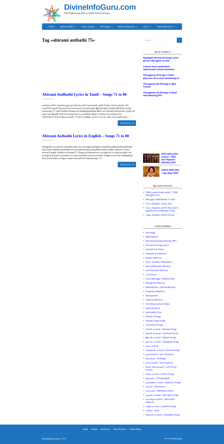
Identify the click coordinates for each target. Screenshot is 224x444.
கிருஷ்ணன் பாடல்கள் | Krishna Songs (163, 350)
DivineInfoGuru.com (100, 7)
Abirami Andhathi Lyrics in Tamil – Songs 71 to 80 (84, 94)
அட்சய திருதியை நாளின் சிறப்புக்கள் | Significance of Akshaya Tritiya (162, 209)
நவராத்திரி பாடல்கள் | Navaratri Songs (163, 382)
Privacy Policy (135, 429)
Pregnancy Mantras (155, 291)
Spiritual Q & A (153, 308)
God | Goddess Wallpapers (159, 261)
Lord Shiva (151, 274)
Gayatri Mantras (154, 257)
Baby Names (152, 236)
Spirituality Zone (165, 26)
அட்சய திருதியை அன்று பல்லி (159, 203)
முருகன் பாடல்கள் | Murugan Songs (162, 395)
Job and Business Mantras (158, 266)
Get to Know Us (119, 429)
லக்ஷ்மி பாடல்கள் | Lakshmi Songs (161, 406)
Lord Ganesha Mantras (157, 270)
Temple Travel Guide (155, 320)
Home (51, 26)
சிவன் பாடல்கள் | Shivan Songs (160, 374)
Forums (94, 429)
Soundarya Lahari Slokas (158, 303)
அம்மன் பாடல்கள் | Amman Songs (161, 329)
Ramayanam (152, 295)
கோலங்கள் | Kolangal (156, 358)
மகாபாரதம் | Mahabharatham (160, 390)
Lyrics (146, 26)
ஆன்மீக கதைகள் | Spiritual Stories (162, 333)
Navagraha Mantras (155, 282)
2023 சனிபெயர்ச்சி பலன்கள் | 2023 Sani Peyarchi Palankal (169, 158)
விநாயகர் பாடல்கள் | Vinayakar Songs (163, 414)
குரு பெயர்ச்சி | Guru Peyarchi (160, 354)
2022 (173, 162)
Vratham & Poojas (154, 324)
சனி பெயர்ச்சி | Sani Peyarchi (159, 362)
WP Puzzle (177, 438)
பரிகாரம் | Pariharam (155, 386)
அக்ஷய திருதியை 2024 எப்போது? (160, 214)
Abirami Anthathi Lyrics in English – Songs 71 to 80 (85, 136)
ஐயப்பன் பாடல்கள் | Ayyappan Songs (162, 341)
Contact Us (105, 429)
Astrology (105, 26)
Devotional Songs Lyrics (157, 245)
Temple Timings (153, 316)
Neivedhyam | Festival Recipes (160, 287)
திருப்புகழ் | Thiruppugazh (158, 378)
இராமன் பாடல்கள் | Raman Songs (161, 337)
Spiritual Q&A (66, 26)
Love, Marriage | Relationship (160, 278)
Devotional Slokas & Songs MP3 (161, 240)
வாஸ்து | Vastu (153, 410)
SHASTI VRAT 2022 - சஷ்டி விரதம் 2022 (170, 171)
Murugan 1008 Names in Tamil (160, 199)
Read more (125, 123)
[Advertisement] (89, 74)
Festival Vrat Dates (155, 249)
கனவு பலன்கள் (88, 26)
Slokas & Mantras (126, 26)
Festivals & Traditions (156, 253)
